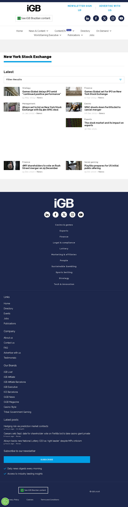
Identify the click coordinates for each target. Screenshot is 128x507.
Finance (88, 88)
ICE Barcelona (11, 392)
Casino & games (64, 225)
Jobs (91, 35)
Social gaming (91, 162)
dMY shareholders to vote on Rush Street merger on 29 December (41, 166)
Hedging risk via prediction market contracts (26, 426)
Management (28, 104)
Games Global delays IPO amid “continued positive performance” (41, 92)
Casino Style (10, 407)
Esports (88, 119)
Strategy (26, 88)
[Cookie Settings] (5, 501)
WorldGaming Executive (46, 35)
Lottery (64, 249)
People (64, 260)
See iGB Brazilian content (34, 18)
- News (39, 98)
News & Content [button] (37, 31)
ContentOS (63, 30)
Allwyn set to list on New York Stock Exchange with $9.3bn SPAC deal (42, 108)
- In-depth (19, 429)
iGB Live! (8, 372)
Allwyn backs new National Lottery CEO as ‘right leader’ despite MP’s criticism (43, 441)
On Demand (102, 31)
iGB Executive (10, 387)
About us (8, 337)
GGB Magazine (11, 402)
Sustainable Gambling (64, 266)
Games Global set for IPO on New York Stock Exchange (102, 92)
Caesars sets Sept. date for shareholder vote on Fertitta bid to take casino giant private (47, 433)
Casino (87, 104)
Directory (85, 31)
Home (19, 31)
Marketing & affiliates (64, 255)
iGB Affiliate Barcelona (15, 382)
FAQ (6, 347)
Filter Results (14, 79)
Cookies (30, 500)
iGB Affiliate (9, 377)
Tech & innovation (64, 284)
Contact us (9, 342)
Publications (74, 35)
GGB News (9, 397)
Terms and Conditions (50, 500)
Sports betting (64, 272)
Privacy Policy (13, 500)
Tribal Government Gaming (17, 412)
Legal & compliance (64, 243)
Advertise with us (12, 352)
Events (7, 313)
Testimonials (10, 357)
